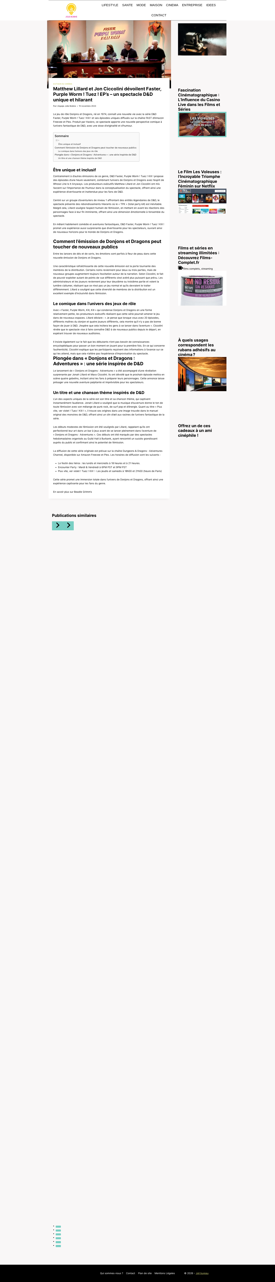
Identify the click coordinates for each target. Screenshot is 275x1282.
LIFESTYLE (110, 5)
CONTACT (158, 15)
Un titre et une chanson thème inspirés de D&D (80, 158)
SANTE (127, 5)
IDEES (211, 5)
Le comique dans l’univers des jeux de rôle (78, 151)
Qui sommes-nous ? (111, 1273)
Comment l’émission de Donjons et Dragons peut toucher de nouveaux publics (95, 147)
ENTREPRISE (192, 5)
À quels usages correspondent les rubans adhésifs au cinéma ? (196, 347)
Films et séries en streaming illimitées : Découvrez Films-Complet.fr (198, 255)
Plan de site (145, 1273)
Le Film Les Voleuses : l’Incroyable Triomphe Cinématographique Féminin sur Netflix (199, 178)
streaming (207, 268)
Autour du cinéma (62, 84)
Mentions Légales (165, 1273)
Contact (130, 1273)
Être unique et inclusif (69, 144)
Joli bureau (202, 1273)
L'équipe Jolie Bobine (66, 106)
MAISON (156, 5)
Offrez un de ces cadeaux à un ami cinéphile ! (195, 430)
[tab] (58, 1227)
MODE (141, 5)
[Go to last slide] (57, 525)
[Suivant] (68, 525)
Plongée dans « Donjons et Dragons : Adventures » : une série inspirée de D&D (95, 154)
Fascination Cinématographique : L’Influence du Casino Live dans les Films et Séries (199, 100)
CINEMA (172, 5)
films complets (191, 268)
